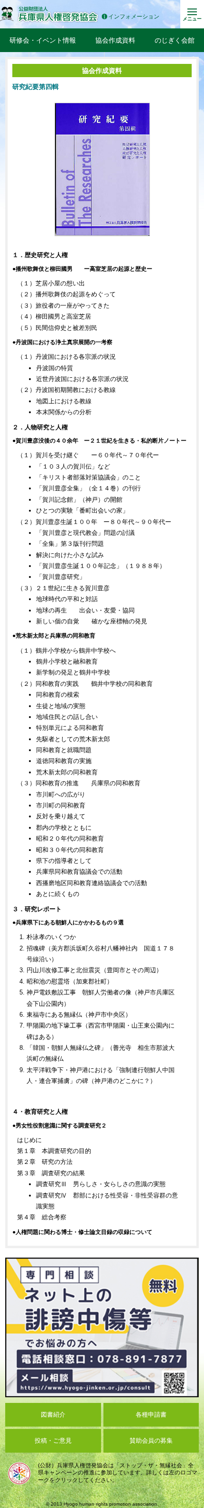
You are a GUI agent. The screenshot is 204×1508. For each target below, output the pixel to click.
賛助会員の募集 (151, 1440)
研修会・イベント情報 (42, 40)
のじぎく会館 (175, 40)
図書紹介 (53, 1414)
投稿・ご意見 (53, 1440)
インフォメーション (133, 17)
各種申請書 (151, 1414)
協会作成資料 (115, 40)
